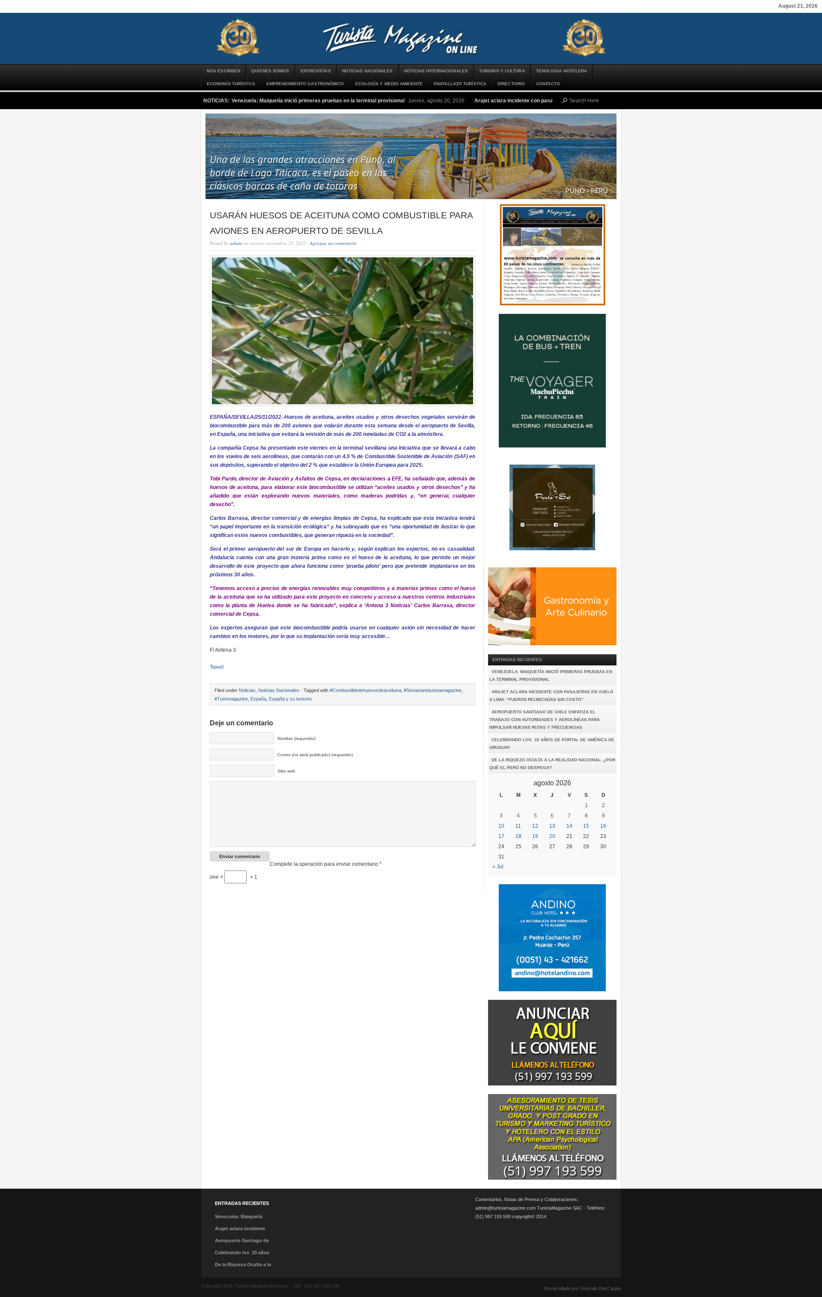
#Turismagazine (231, 698)
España (258, 698)
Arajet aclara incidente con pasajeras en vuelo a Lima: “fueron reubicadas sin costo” (551, 695)
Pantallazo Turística (460, 83)
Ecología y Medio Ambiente (389, 83)
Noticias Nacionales (367, 71)
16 (603, 826)
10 (501, 826)
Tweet (216, 667)
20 (552, 836)
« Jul (497, 867)
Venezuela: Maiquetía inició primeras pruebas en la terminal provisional (318, 101)
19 (535, 836)
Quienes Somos (270, 71)
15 (586, 826)
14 (569, 826)
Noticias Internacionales (436, 71)
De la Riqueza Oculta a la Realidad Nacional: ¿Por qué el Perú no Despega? (552, 763)
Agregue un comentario (333, 243)
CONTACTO (548, 83)
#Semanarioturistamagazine (433, 690)
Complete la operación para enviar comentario (325, 864)
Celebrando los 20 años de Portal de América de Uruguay (551, 743)
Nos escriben (223, 71)
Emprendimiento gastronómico (305, 83)
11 (518, 826)
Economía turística (231, 83)
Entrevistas (316, 71)
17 (501, 836)
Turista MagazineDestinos (411, 38)
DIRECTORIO (511, 83)
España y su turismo (290, 698)
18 (518, 836)
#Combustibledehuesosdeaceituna (365, 690)
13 (552, 826)
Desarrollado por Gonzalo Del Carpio (582, 1288)
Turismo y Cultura (502, 71)
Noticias (247, 690)
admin (236, 243)
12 (535, 826)
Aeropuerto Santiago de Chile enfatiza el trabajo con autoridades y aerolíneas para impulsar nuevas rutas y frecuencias (544, 720)
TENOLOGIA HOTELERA (561, 71)
